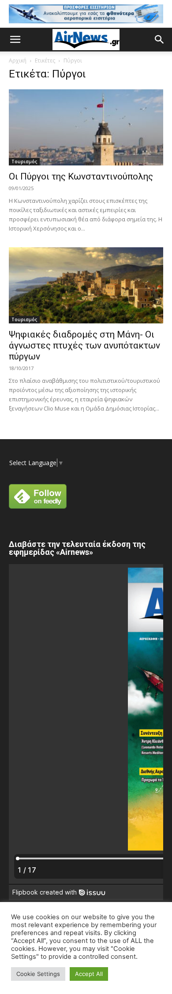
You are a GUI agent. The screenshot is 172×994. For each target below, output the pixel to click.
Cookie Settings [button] (38, 973)
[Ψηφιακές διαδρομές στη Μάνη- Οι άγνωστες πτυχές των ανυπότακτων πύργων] (86, 285)
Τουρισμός (24, 161)
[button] (15, 39)
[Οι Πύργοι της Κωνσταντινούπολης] (86, 127)
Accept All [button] (89, 973)
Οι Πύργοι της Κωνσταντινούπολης (81, 176)
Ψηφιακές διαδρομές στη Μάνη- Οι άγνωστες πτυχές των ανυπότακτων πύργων (84, 345)
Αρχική (17, 60)
